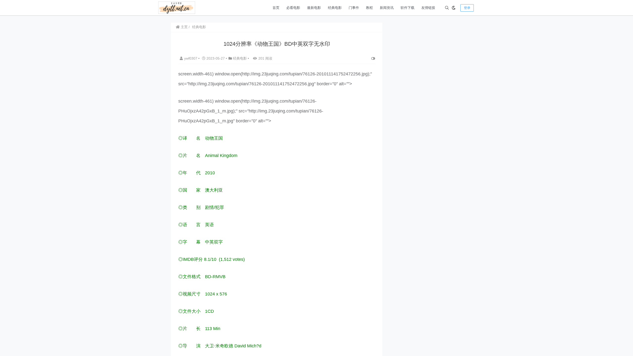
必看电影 (293, 8)
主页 (184, 27)
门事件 (354, 8)
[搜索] (447, 8)
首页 (275, 8)
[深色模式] (453, 8)
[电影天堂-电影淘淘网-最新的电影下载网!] (176, 7)
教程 (369, 8)
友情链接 (428, 8)
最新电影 (314, 8)
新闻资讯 (387, 8)
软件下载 (407, 8)
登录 (467, 8)
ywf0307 (191, 58)
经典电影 (335, 8)
